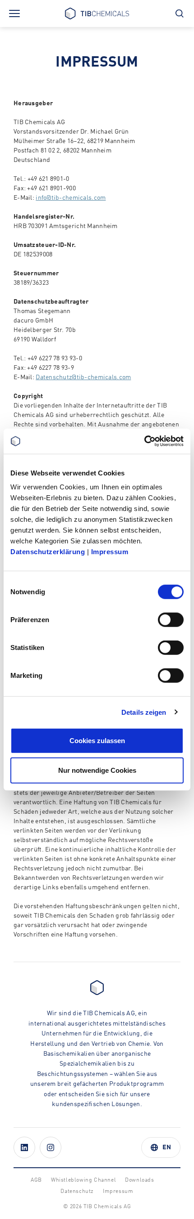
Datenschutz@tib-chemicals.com (83, 377)
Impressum (110, 552)
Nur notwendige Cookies (97, 770)
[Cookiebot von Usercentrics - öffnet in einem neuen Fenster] (144, 441)
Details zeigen (143, 712)
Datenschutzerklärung (47, 552)
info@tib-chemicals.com (71, 198)
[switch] (171, 620)
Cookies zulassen (97, 740)
